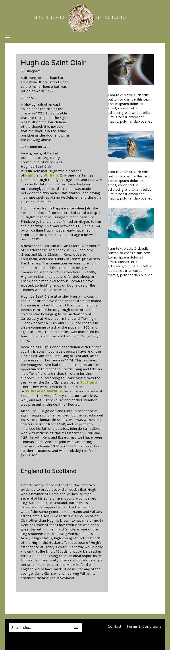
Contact (115, 626)
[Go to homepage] (81, 18)
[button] (7, 36)
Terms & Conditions (143, 626)
